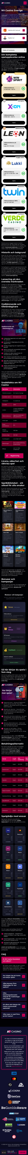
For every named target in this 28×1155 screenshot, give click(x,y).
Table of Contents (9, 50)
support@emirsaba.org (17, 1066)
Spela (14, 95)
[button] (14, 960)
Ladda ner (22, 1152)
